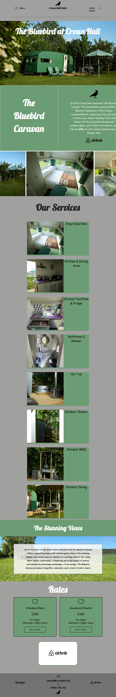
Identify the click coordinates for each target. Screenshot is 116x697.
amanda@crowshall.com (58, 680)
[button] (16, 8)
